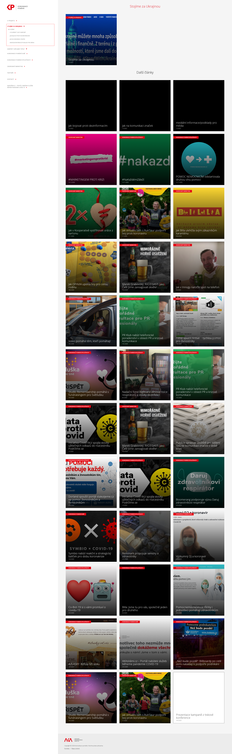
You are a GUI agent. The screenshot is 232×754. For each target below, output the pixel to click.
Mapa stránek (76, 748)
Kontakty (66, 748)
